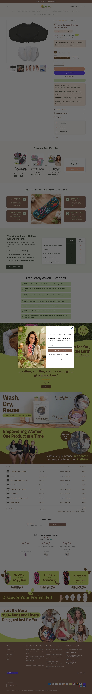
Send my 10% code (60, 350)
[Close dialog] (72, 328)
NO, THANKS (60, 359)
